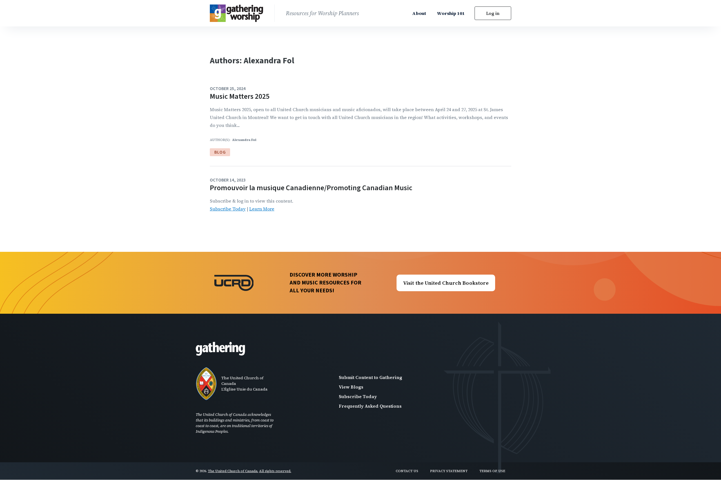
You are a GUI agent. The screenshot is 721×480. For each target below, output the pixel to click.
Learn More (261, 209)
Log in (493, 13)
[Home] (242, 13)
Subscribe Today (228, 209)
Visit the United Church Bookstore (446, 282)
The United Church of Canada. (233, 471)
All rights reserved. (275, 471)
